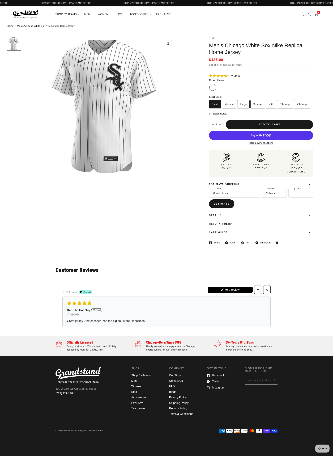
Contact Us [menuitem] (176, 380)
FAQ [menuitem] (172, 386)
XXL (271, 104)
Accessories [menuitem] (138, 397)
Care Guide (218, 232)
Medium (229, 104)
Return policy (221, 224)
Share (214, 242)
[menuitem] (67, 14)
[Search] (302, 14)
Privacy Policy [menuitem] (178, 397)
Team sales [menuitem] (138, 408)
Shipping (213, 65)
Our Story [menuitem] (175, 375)
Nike (212, 38)
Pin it (246, 242)
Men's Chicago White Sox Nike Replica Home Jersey (255, 48)
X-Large (257, 104)
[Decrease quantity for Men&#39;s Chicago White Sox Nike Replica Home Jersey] (213, 124)
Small (215, 104)
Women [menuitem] (136, 386)
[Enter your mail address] (274, 380)
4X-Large (302, 104)
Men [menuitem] (134, 380)
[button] (14, 44)
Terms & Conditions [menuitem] (181, 413)
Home (10, 26)
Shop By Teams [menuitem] (141, 375)
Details (215, 215)
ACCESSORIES (139, 14)
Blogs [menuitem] (172, 391)
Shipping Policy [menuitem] (179, 403)
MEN (87, 14)
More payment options (261, 143)
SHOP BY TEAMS (66, 14)
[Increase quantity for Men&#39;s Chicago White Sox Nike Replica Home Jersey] (220, 124)
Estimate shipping (224, 184)
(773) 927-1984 (65, 393)
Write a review (230, 289)
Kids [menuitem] (134, 391)
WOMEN (103, 14)
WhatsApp (263, 242)
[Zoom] (168, 43)
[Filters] (258, 289)
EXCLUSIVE (163, 14)
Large (243, 104)
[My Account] (309, 14)
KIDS (119, 14)
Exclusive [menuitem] (137, 403)
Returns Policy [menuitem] (178, 408)
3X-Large (285, 104)
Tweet (230, 242)
